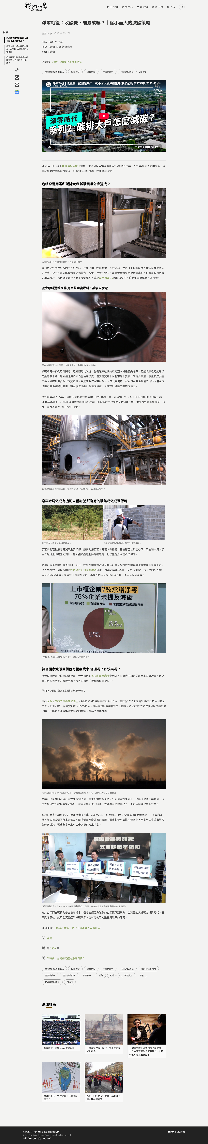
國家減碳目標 (69, 975)
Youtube (30, 1138)
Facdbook (25, 1138)
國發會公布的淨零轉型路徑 (62, 701)
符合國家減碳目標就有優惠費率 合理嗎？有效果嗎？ (17, 60)
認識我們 (157, 7)
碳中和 (113, 975)
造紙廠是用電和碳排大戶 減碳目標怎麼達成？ (17, 40)
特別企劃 (112, 7)
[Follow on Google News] (17, 92)
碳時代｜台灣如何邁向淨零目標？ (66, 958)
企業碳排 (75, 71)
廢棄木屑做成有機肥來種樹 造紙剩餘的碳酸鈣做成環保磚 (17, 49)
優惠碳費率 (50, 975)
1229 (53, 948)
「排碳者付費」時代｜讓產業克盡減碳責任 (79, 928)
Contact (34, 1138)
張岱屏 (55, 61)
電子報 (171, 7)
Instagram (39, 1138)
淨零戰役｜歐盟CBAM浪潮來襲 (59, 1047)
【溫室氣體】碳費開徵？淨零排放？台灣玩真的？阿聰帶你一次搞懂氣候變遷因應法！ (146, 1051)
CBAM (70, 982)
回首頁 (171, 1132)
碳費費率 (87, 975)
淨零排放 (128, 975)
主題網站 (142, 7)
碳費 (101, 975)
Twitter (44, 1138)
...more (142, 71)
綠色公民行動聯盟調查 (83, 570)
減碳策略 (91, 71)
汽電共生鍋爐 (127, 71)
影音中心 (127, 7)
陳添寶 (70, 61)
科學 (49, 33)
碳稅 (142, 975)
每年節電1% (106, 277)
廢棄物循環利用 (148, 968)
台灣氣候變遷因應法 (54, 71)
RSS (49, 1138)
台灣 (49, 938)
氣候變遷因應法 (71, 166)
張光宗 (78, 61)
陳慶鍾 (63, 61)
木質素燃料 (108, 71)
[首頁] (36, 6)
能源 (44, 33)
